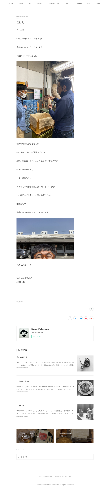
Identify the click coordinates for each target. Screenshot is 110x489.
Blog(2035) (19, 302)
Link (88, 3)
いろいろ (20, 405)
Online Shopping (53, 3)
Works (79, 3)
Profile (21, 3)
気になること (22, 357)
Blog (30, 3)
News (39, 3)
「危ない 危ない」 (24, 381)
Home (11, 3)
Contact (98, 3)
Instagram (68, 3)
